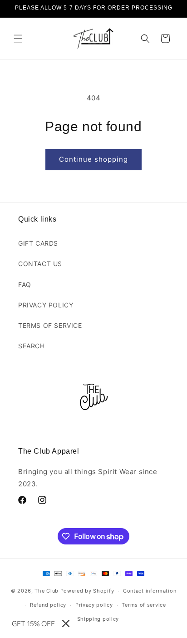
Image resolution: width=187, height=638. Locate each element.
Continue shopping (93, 159)
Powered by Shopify (87, 591)
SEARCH (31, 346)
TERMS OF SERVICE (50, 325)
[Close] (65, 623)
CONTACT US (40, 263)
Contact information (149, 591)
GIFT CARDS (38, 243)
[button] (18, 39)
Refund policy (48, 605)
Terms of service (144, 605)
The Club (46, 591)
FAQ (24, 284)
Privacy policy (94, 605)
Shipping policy (98, 619)
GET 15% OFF (33, 623)
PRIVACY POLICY (45, 305)
